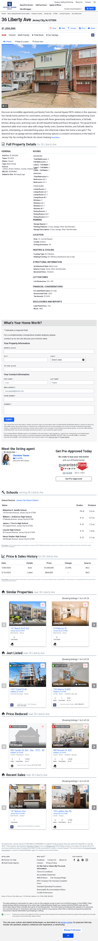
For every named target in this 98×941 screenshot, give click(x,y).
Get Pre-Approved (73, 479)
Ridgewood (50, 846)
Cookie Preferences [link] (45, 893)
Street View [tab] (38, 42)
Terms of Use (53, 437)
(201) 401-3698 (21, 706)
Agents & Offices (55, 5)
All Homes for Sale (9, 860)
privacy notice (66, 922)
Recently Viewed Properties (72, 9)
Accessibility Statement (46, 875)
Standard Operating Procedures (49, 886)
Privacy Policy (51, 863)
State (52, 356)
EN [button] (95, 2)
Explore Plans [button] (36, 916)
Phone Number (9, 396)
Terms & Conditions (45, 872)
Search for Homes (26, 5)
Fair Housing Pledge (58, 878)
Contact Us (51, 860)
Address (10, 348)
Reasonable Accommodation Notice (51, 890)
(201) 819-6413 (19, 461)
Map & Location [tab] (23, 42)
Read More (55, 137)
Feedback (40, 860)
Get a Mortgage (25, 9)
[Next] (94, 624)
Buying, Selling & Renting (64, 2)
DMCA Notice (42, 878)
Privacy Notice (64, 437)
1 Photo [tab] (8, 42)
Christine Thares (21, 455)
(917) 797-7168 (36, 765)
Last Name (54, 379)
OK (68, 936)
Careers (88, 2)
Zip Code (10, 366)
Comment (8, 404)
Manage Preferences (72, 930)
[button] (90, 8)
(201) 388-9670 (79, 704)
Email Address (10, 387)
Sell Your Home (41, 5)
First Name (8, 379)
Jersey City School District (27, 500)
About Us (79, 2)
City (6, 356)
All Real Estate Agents (10, 863)
